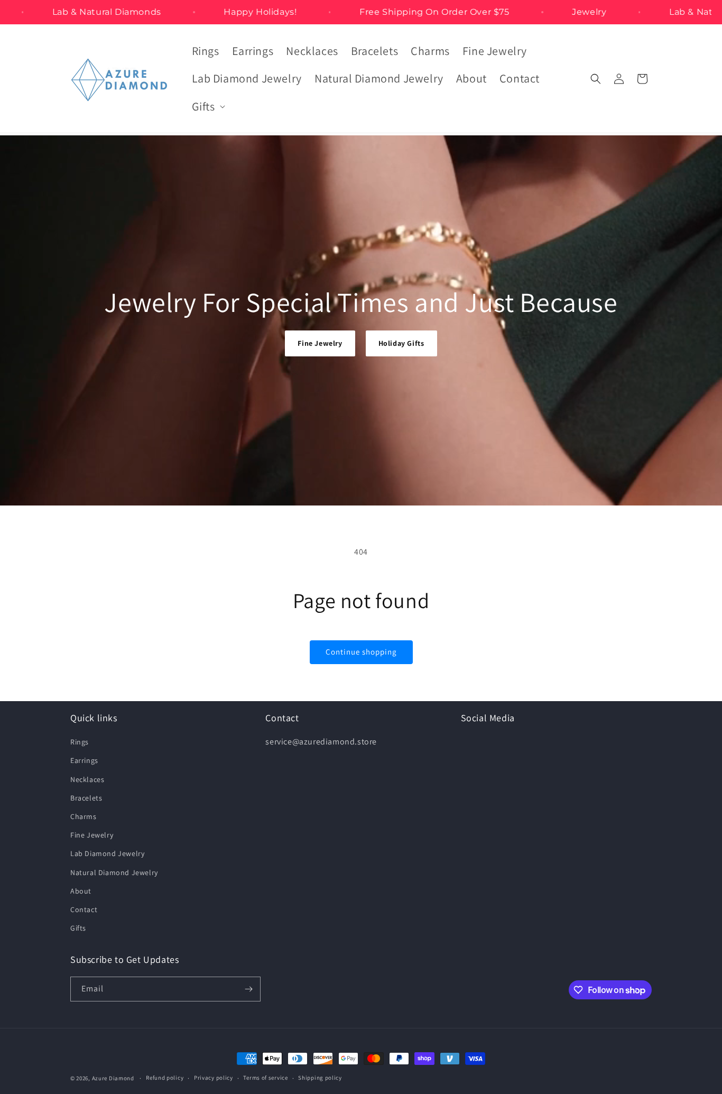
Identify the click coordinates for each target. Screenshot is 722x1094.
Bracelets (86, 798)
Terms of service (265, 1077)
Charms (83, 816)
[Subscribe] (248, 989)
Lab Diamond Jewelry (107, 853)
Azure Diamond (113, 1078)
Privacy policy (213, 1077)
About (80, 891)
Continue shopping (361, 652)
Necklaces (87, 779)
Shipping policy (320, 1077)
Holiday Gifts (401, 343)
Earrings (84, 760)
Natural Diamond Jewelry (114, 872)
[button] (207, 107)
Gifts (78, 928)
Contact (83, 909)
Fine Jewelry (320, 343)
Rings (79, 742)
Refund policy (164, 1077)
